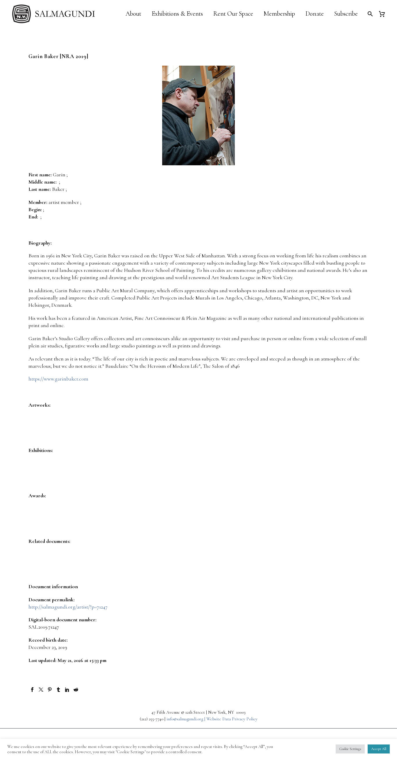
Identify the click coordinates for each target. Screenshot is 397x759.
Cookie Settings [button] (350, 749)
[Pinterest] (49, 689)
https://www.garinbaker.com (58, 379)
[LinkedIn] (67, 689)
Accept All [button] (378, 749)
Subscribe (346, 13)
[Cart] (384, 13)
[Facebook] (32, 689)
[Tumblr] (58, 689)
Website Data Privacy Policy (231, 719)
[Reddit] (76, 689)
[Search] (369, 13)
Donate (314, 13)
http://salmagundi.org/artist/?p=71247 (68, 607)
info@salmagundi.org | (186, 719)
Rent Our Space (233, 13)
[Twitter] (41, 689)
